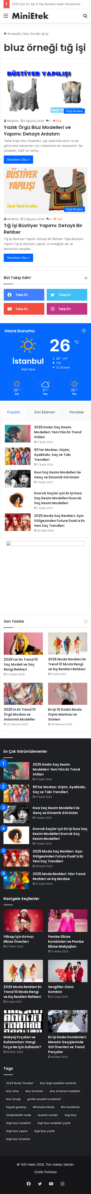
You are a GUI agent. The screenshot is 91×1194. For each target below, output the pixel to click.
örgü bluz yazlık (44, 1131)
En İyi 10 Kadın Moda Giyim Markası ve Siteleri (65, 714)
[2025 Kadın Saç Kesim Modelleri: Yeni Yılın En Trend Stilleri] (18, 433)
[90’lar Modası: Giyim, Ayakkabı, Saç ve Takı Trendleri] (18, 456)
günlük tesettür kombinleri (44, 1099)
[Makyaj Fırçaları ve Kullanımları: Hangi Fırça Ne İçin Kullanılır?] (23, 1021)
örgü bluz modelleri (18, 1123)
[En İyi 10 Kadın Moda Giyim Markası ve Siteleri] (67, 694)
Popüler (13, 412)
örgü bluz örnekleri (18, 1139)
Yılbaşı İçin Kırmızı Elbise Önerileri (19, 939)
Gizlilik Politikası (45, 1172)
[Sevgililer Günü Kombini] (68, 971)
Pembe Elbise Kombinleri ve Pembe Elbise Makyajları (66, 941)
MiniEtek (13, 121)
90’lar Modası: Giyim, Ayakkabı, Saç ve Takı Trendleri (52, 454)
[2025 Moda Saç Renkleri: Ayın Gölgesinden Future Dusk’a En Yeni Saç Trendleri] (18, 522)
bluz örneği (13, 1099)
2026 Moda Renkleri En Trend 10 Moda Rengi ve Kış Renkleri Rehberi (67, 664)
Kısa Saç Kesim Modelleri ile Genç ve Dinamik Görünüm (57, 475)
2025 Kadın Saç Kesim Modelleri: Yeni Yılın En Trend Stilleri (57, 432)
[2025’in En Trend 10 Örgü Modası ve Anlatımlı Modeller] (23, 694)
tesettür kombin (48, 1115)
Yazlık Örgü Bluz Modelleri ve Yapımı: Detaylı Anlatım (37, 130)
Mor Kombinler (70, 1107)
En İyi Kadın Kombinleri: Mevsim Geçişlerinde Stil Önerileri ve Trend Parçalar (67, 1044)
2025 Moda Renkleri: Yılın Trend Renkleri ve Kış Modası (59, 876)
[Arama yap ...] (85, 17)
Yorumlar (76, 412)
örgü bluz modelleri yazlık (54, 1123)
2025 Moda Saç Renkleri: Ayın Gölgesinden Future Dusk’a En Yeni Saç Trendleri (59, 520)
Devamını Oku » (18, 159)
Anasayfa (14, 33)
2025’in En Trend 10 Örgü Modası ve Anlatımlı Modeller (20, 714)
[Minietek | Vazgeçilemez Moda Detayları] (30, 15)
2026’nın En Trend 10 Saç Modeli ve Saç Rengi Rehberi (21, 664)
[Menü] (6, 17)
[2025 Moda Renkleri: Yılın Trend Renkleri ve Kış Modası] (16, 880)
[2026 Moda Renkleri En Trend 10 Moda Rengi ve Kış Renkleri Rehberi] (67, 643)
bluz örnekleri (34, 1091)
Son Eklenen (44, 412)
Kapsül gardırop (16, 1107)
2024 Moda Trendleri (19, 1083)
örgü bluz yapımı (17, 1131)
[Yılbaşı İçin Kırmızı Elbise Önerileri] (23, 920)
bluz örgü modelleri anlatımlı (58, 1083)
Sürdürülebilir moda (18, 1115)
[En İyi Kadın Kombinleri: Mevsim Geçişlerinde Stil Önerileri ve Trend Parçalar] (68, 1021)
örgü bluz (71, 1115)
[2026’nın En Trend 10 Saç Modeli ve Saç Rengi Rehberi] (23, 643)
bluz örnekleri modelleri (65, 1091)
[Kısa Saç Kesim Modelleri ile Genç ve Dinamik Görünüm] (18, 479)
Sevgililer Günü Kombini (61, 989)
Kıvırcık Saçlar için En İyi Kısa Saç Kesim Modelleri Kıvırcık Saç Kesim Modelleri (58, 498)
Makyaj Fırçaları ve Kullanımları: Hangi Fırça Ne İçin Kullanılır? (22, 1042)
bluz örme (12, 1091)
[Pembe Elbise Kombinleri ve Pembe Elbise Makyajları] (68, 920)
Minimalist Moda (43, 1107)
